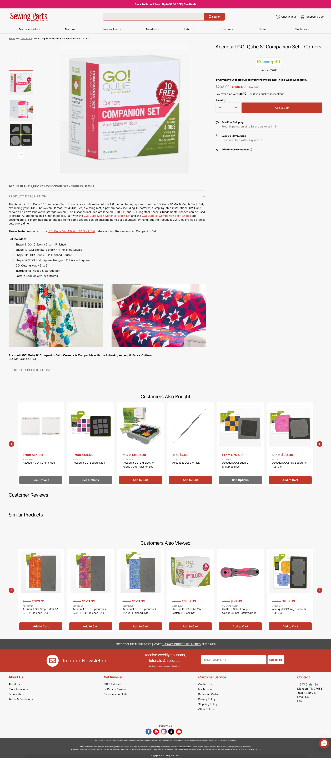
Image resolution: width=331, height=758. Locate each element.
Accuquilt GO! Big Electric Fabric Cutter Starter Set (138, 464)
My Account (205, 689)
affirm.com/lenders (184, 746)
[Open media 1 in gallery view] (198, 52)
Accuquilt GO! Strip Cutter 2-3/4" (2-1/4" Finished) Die (90, 611)
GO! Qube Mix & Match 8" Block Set (107, 215)
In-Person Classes (115, 689)
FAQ (299, 701)
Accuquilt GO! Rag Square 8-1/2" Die (289, 464)
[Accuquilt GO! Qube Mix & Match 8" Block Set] (190, 590)
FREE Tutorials (113, 684)
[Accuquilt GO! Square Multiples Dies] (240, 443)
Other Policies (206, 709)
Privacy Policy (206, 699)
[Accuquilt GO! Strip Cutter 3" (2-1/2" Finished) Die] (41, 590)
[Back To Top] (325, 752)
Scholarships (16, 694)
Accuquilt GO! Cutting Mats (39, 462)
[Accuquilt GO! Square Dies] (90, 443)
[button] (311, 17)
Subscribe (276, 659)
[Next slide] (21, 155)
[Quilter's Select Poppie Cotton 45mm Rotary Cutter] (240, 590)
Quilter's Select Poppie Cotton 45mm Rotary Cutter (239, 611)
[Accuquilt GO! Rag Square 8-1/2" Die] (290, 443)
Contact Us (205, 684)
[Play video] (198, 61)
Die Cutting (27, 38)
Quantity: (220, 100)
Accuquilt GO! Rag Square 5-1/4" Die (289, 611)
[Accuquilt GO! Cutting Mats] (41, 443)
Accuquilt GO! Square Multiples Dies (235, 464)
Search (216, 16)
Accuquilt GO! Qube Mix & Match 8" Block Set (188, 611)
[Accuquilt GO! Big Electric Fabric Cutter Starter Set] (140, 443)
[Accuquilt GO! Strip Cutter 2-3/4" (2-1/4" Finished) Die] (90, 590)
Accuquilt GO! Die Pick (186, 462)
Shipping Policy (207, 704)
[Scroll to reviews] (268, 53)
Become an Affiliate (115, 694)
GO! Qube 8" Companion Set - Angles (166, 215)
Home (12, 38)
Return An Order (208, 694)
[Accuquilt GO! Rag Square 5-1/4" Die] (290, 590)
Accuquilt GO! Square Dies (89, 462)
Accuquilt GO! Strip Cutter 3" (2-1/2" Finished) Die (40, 611)
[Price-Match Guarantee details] (251, 149)
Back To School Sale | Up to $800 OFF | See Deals (165, 4)
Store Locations (18, 689)
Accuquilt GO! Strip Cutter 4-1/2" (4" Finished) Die (140, 611)
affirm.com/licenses (194, 749)
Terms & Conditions (21, 699)
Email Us (303, 697)
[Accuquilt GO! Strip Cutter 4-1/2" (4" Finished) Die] (140, 590)
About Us (14, 684)
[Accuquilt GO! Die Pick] (190, 443)
